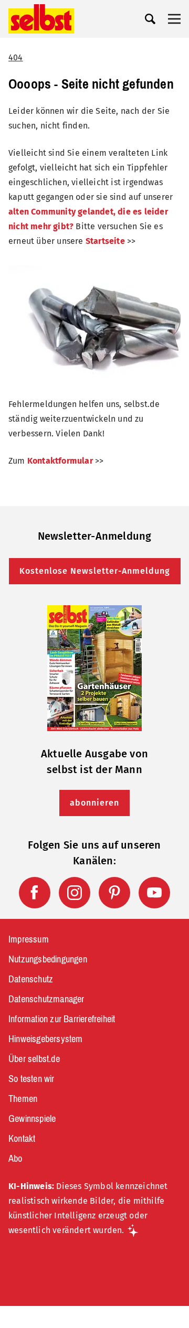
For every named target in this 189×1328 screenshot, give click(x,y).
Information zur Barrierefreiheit (61, 1019)
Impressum (28, 939)
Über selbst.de (34, 1059)
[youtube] (154, 892)
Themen (22, 1099)
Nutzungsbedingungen (47, 959)
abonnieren (94, 803)
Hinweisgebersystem (45, 1039)
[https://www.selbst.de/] (41, 19)
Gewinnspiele (32, 1119)
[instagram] (74, 892)
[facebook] (34, 892)
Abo (15, 1159)
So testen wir (31, 1079)
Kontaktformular (60, 461)
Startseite (105, 241)
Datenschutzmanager (46, 999)
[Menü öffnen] (174, 19)
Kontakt (21, 1139)
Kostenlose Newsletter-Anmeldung (94, 571)
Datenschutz (30, 979)
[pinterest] (114, 892)
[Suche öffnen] (150, 19)
